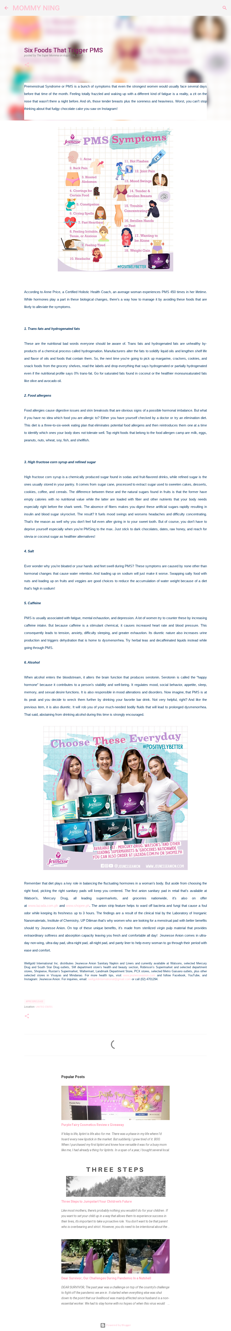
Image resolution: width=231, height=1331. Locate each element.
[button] (27, 65)
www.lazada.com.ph (43, 905)
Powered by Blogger (118, 1325)
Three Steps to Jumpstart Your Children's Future (96, 1201)
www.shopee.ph (77, 905)
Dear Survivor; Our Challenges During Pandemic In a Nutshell (106, 1278)
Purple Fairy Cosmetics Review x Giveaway (92, 1125)
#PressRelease (34, 1001)
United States (44, 1007)
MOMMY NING (36, 8)
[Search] (66, 7)
